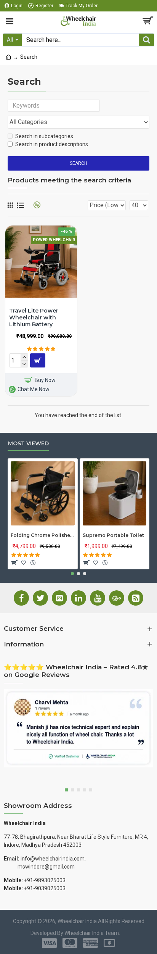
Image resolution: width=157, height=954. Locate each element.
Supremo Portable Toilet (113, 535)
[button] (72, 573)
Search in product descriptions (51, 144)
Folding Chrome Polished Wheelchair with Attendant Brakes (43, 535)
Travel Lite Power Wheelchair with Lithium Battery (33, 317)
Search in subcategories (44, 136)
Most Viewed (28, 443)
